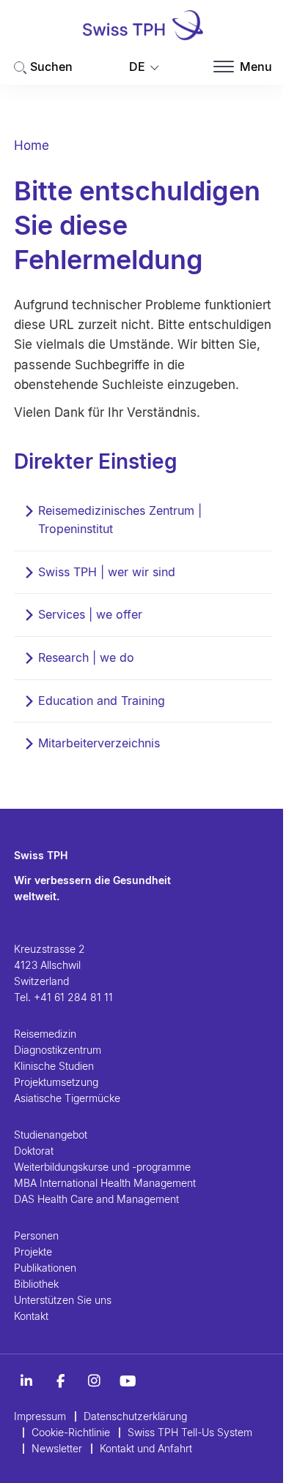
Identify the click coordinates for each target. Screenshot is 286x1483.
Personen (36, 1235)
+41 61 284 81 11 (73, 997)
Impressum (40, 1416)
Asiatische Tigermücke (67, 1098)
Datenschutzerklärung (135, 1416)
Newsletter (57, 1448)
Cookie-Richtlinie (71, 1432)
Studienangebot (50, 1134)
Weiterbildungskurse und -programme (102, 1167)
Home (31, 145)
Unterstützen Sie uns (62, 1300)
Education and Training (101, 700)
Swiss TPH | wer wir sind (106, 572)
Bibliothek (36, 1284)
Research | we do (86, 657)
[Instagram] (93, 1381)
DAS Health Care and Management (96, 1199)
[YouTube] (127, 1381)
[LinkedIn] (26, 1381)
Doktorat (34, 1150)
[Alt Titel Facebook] (60, 1381)
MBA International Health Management (105, 1183)
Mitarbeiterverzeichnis (99, 743)
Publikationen (45, 1267)
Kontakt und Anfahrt (146, 1448)
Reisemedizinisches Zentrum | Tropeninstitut (120, 520)
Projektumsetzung (56, 1082)
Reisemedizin (45, 1033)
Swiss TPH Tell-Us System (190, 1432)
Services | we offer (90, 614)
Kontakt (31, 1316)
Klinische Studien (54, 1066)
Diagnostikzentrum (57, 1050)
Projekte (33, 1251)
